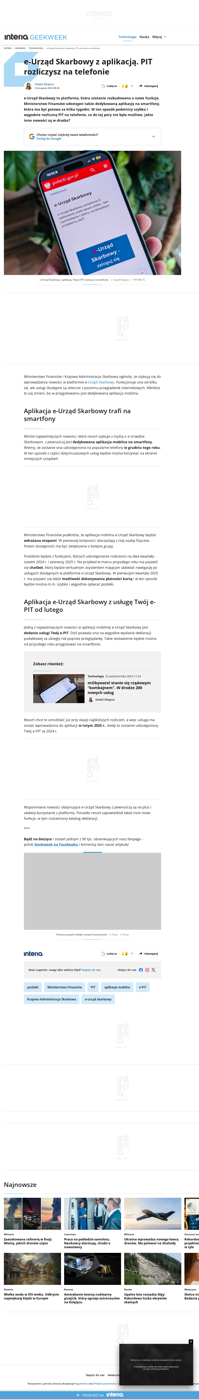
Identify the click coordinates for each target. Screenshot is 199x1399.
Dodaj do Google (67, 139)
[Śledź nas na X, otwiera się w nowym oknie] (153, 970)
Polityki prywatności (105, 1383)
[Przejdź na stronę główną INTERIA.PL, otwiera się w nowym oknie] (17, 37)
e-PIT (142, 987)
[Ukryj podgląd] (191, 1341)
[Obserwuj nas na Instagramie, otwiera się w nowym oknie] (147, 970)
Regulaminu (81, 1383)
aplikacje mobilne (117, 987)
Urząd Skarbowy (101, 382)
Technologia (36, 48)
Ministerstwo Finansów (64, 987)
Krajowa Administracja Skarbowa (51, 999)
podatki (32, 987)
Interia (7, 48)
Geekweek (20, 48)
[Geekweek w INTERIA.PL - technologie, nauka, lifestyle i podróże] (48, 37)
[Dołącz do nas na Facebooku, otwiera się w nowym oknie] (141, 970)
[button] (127, 37)
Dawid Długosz (44, 84)
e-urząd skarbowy (98, 999)
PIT (93, 987)
